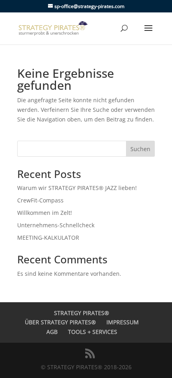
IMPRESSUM (122, 322)
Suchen (140, 149)
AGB (52, 332)
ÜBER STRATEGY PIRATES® (60, 322)
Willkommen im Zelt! (44, 212)
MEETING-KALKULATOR (48, 237)
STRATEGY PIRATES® (81, 313)
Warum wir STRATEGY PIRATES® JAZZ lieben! (77, 188)
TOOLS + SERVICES (92, 332)
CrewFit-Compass (40, 200)
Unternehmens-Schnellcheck (55, 225)
